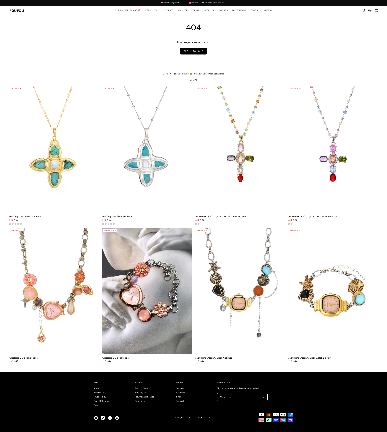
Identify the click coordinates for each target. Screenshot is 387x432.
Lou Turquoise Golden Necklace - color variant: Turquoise (10, 224)
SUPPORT (139, 382)
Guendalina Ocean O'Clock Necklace (213, 357)
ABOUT (97, 382)
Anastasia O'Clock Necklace (23, 357)
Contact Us (140, 401)
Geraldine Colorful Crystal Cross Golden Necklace (220, 216)
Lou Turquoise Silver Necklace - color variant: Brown (111, 224)
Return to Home (193, 51)
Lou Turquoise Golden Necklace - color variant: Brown (18, 224)
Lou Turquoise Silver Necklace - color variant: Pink (106, 224)
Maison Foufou (186, 418)
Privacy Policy (100, 397)
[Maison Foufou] (16, 10)
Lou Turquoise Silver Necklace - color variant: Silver (103, 224)
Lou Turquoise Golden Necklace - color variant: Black (21, 224)
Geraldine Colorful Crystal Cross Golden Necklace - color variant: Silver (199, 224)
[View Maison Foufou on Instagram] (96, 418)
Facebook (180, 392)
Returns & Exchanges (144, 397)
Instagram (180, 388)
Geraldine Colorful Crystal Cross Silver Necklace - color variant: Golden (292, 224)
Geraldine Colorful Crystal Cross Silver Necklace (312, 216)
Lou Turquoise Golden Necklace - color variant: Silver (15, 224)
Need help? (99, 392)
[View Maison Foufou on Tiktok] (103, 418)
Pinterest (180, 401)
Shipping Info (141, 392)
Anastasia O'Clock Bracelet (116, 357)
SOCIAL (179, 382)
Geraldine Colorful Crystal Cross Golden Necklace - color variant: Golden (196, 224)
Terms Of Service (101, 401)
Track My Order (141, 388)
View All (193, 80)
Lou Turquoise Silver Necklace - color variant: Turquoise (108, 224)
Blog (96, 405)
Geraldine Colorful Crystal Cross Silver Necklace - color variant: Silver (289, 224)
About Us (98, 388)
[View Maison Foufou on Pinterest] (117, 418)
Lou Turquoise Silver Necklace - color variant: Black (114, 224)
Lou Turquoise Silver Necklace (117, 216)
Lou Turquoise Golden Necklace (25, 216)
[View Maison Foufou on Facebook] (110, 418)
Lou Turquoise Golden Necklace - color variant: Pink (13, 224)
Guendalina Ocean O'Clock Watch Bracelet (309, 357)
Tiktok (178, 397)
